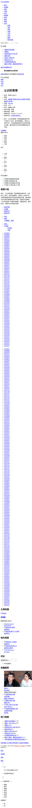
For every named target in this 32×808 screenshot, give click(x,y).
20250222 (7, 337)
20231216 (7, 536)
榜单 (9, 35)
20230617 (7, 574)
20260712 (7, 239)
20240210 (7, 526)
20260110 (6, 271)
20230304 (7, 600)
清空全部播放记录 (6, 67)
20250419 (7, 324)
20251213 (7, 274)
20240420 (7, 512)
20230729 (7, 565)
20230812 (7, 562)
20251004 (7, 288)
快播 (5, 218)
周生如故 (7, 690)
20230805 (7, 564)
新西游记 (7, 629)
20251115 (6, 280)
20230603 (7, 577)
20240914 (7, 483)
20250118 (6, 344)
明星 (5, 21)
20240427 (7, 510)
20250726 (7, 303)
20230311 (6, 597)
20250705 (7, 308)
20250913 (7, 292)
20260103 (7, 272)
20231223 (7, 535)
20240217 (7, 524)
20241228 (7, 463)
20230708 (7, 570)
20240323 (7, 518)
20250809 (7, 300)
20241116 (6, 469)
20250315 (7, 332)
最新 (9, 37)
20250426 (7, 323)
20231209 (7, 538)
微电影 (6, 15)
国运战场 (7, 56)
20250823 (7, 297)
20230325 (7, 593)
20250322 (7, 330)
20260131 (7, 266)
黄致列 (6, 101)
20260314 (7, 263)
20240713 (7, 494)
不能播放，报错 (9, 220)
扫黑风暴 (7, 696)
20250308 (7, 333)
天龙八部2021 (8, 706)
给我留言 (26, 743)
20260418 (7, 256)
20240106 (7, 533)
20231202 (7, 539)
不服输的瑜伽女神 (10, 62)
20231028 (7, 547)
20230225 (7, 602)
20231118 (6, 542)
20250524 (7, 317)
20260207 (7, 265)
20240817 (7, 487)
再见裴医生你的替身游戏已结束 (15, 739)
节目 (9, 33)
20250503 (7, 321)
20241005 (7, 478)
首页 (5, 5)
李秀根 (15, 99)
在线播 (10, 228)
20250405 (7, 327)
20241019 (7, 475)
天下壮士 (7, 652)
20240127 (7, 529)
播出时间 (7, 213)
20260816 (7, 233)
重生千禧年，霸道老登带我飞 (13, 64)
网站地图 (10, 40)
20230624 (7, 573)
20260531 (7, 247)
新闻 (5, 17)
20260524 (7, 248)
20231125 (6, 541)
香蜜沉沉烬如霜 (9, 49)
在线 (5, 216)
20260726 (7, 237)
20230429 (7, 585)
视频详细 (7, 207)
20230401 (7, 591)
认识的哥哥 (5, 2)
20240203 (7, 527)
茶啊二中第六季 (9, 58)
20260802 (7, 236)
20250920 (7, 291)
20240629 (7, 497)
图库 (5, 19)
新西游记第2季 (8, 648)
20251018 (7, 286)
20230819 (7, 561)
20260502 (7, 253)
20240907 (7, 484)
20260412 (7, 257)
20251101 (6, 283)
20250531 (7, 315)
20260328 (7, 260)
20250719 (7, 305)
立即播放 (3, 130)
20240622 (7, 498)
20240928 (7, 480)
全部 (5, 23)
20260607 (7, 245)
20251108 (6, 282)
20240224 (7, 523)
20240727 (7, 490)
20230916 (7, 555)
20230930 (7, 552)
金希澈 (24, 99)
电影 (5, 9)
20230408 (7, 590)
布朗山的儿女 (8, 60)
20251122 (6, 279)
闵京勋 (11, 101)
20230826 (7, 559)
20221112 (6, 605)
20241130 (6, 466)
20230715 (7, 568)
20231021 (7, 548)
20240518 (7, 506)
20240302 (7, 521)
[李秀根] (3, 613)
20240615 (7, 500)
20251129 (6, 277)
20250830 (7, 295)
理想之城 (7, 702)
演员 (9, 27)
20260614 (7, 243)
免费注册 (21, 74)
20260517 (7, 250)
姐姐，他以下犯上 (10, 723)
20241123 (6, 468)
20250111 (6, 346)
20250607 (7, 314)
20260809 (7, 234)
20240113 (6, 532)
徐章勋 (28, 99)
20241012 (7, 477)
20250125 (7, 343)
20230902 (7, 558)
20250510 (7, 320)
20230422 (7, 587)
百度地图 (15, 743)
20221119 (6, 603)
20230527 (7, 579)
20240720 (7, 492)
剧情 (9, 25)
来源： (6, 224)
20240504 (7, 509)
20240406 (7, 515)
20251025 (7, 285)
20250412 (7, 326)
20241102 (6, 472)
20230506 (7, 584)
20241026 (7, 474)
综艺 (5, 13)
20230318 (7, 594)
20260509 (7, 251)
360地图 (20, 743)
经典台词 (7, 211)
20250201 (7, 341)
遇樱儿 (6, 51)
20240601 (7, 503)
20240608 (7, 501)
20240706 (7, 495)
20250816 (7, 298)
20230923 (7, 553)
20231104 (6, 545)
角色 (9, 29)
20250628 (7, 309)
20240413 (7, 513)
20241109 (6, 471)
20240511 (6, 507)
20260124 (7, 268)
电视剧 (6, 7)
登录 (2, 74)
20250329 (7, 329)
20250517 (7, 318)
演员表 (12, 698)
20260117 (6, 269)
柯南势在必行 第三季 (10, 54)
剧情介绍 (7, 698)
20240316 (7, 519)
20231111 (6, 544)
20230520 (7, 581)
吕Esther (10, 103)
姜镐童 (10, 99)
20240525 (7, 504)
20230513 (7, 582)
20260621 (7, 242)
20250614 (7, 312)
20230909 (7, 556)
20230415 (7, 588)
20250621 (7, 311)
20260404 (7, 259)
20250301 (7, 335)
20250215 (7, 338)
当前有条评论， (16, 115)
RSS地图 (9, 743)
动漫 (5, 11)
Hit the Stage (7, 625)
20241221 (7, 465)
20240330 (7, 516)
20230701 (7, 571)
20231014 (7, 550)
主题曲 (6, 209)
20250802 (7, 301)
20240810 (7, 489)
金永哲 (19, 99)
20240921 (7, 481)
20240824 (7, 486)
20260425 (7, 254)
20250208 (7, 340)
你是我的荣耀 (8, 710)
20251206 (7, 276)
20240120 (7, 530)
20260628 (7, 240)
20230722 (7, 567)
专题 (9, 31)
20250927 (7, 289)
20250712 (7, 306)
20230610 (7, 576)
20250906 (7, 294)
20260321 (7, 262)
